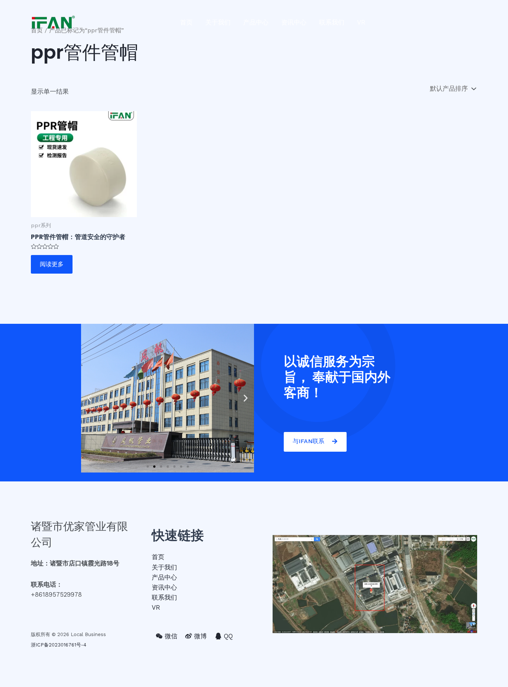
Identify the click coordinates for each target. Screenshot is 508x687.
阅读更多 (52, 264)
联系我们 (331, 22)
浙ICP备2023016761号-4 (58, 645)
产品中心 (256, 22)
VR (361, 22)
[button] (148, 466)
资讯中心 (293, 22)
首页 (186, 22)
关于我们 (218, 22)
